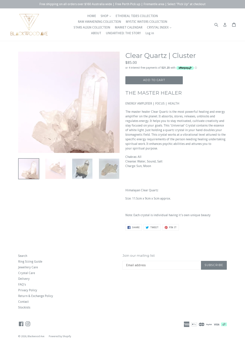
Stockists (24, 307)
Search (22, 256)
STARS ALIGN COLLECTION (92, 27)
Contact (23, 302)
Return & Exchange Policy (35, 296)
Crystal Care (26, 273)
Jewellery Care (28, 267)
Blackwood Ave (36, 336)
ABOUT (96, 33)
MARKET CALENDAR (128, 27)
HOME (91, 16)
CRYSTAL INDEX (158, 27)
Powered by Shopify (60, 336)
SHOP (105, 16)
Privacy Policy (27, 290)
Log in (149, 33)
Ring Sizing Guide (30, 261)
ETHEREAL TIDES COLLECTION (137, 16)
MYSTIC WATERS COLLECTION (146, 22)
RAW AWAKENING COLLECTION (99, 22)
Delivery (24, 279)
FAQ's (22, 284)
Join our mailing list (138, 255)
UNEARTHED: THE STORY (123, 33)
